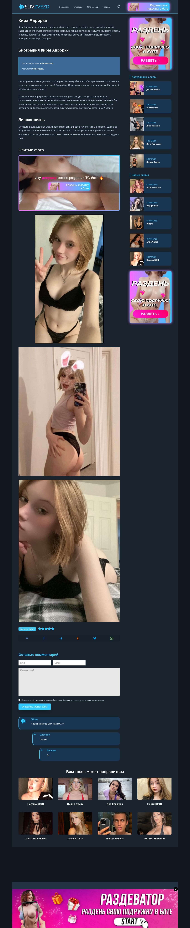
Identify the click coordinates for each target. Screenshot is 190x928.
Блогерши (78, 6)
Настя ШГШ (154, 803)
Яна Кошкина (115, 803)
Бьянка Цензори (154, 838)
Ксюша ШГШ (75, 838)
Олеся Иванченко (35, 838)
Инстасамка (152, 107)
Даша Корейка (153, 89)
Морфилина (152, 205)
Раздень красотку (77, 186)
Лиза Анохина (153, 125)
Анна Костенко (153, 187)
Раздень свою (157, 6)
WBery (149, 223)
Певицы (106, 6)
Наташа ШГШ (152, 259)
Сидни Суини (75, 803)
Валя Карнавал (153, 143)
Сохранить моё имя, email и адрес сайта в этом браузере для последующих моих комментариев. (63, 700)
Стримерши (92, 6)
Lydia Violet (152, 241)
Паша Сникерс (115, 838)
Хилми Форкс (153, 161)
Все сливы (64, 6)
